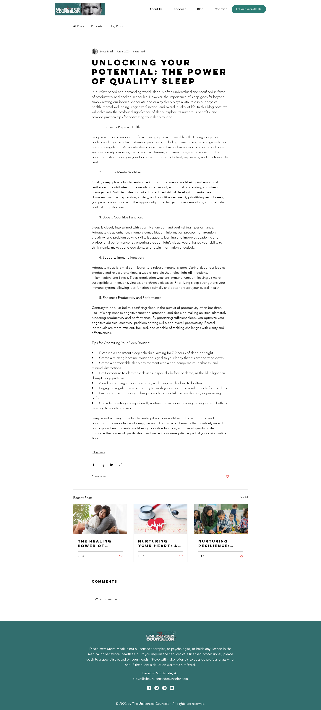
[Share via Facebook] (93, 465)
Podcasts (96, 26)
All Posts (78, 26)
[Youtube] (172, 688)
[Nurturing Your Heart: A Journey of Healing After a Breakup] (160, 519)
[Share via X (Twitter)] (102, 465)
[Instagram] (164, 688)
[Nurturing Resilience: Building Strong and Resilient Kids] (221, 519)
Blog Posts (116, 26)
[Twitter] (156, 688)
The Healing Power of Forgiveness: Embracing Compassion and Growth (96, 543)
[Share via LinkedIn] (112, 465)
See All (244, 497)
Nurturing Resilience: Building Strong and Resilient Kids (218, 543)
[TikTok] (149, 688)
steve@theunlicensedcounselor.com (160, 679)
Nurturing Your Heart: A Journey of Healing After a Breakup (158, 543)
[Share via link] (121, 465)
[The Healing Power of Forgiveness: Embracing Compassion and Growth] (100, 519)
